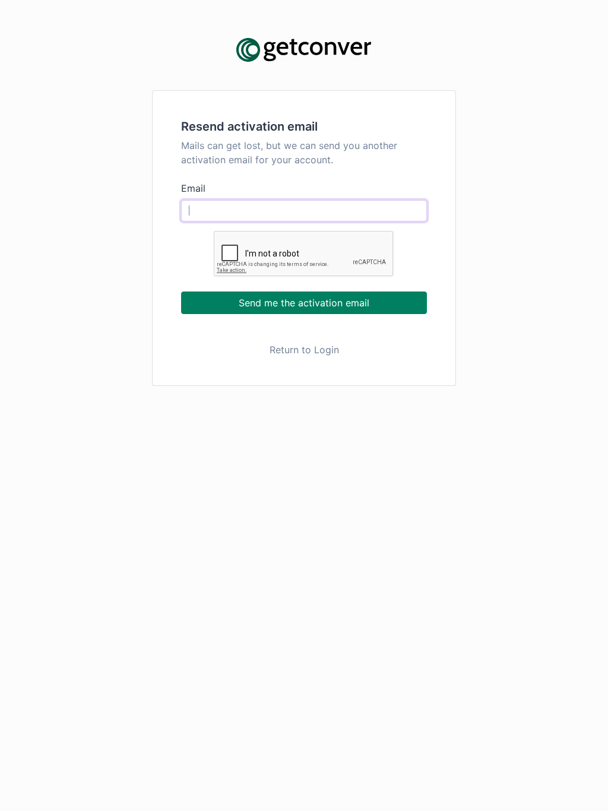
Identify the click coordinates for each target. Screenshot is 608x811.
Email (193, 188)
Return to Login (304, 350)
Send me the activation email (304, 303)
